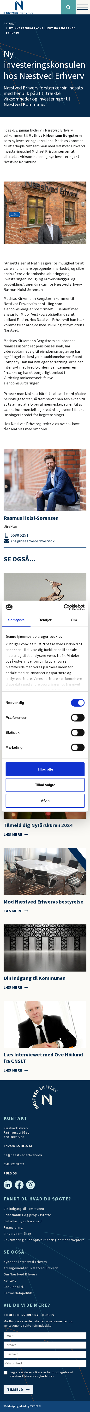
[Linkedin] (8, 1184)
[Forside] (30, 7)
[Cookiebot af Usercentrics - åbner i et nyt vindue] (64, 607)
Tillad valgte (45, 785)
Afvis (45, 801)
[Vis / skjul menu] (83, 7)
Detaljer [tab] (45, 620)
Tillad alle (45, 769)
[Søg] (68, 7)
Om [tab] (74, 620)
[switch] (77, 718)
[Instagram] (30, 1184)
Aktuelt (10, 24)
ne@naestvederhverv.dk (23, 1155)
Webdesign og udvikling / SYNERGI (22, 1406)
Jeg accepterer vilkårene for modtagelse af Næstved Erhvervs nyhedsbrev (41, 1374)
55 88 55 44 (24, 1146)
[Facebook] (19, 1184)
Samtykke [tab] (16, 620)
